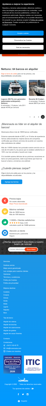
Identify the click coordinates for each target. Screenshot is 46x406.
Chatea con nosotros (13, 351)
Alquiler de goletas (9, 330)
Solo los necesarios (23, 47)
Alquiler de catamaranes (11, 327)
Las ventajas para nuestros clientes (15, 271)
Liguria (5, 307)
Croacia (6, 295)
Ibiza (5, 312)
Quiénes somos (9, 265)
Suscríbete (31, 249)
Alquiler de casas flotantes (12, 333)
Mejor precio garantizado (12, 268)
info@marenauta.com (13, 348)
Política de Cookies (10, 280)
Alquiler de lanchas (10, 324)
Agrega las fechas (12, 182)
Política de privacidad (10, 283)
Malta (5, 304)
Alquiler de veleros (9, 321)
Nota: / (22, 224)
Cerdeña (6, 292)
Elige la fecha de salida (9, 73)
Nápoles (6, 310)
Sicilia (5, 301)
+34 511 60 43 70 (12, 345)
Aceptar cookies (23, 33)
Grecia (5, 298)
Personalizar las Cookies (23, 40)
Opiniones (6, 274)
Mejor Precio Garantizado (18, 204)
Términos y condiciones (11, 277)
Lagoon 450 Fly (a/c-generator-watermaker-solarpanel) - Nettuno (13, 101)
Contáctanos (7, 342)
